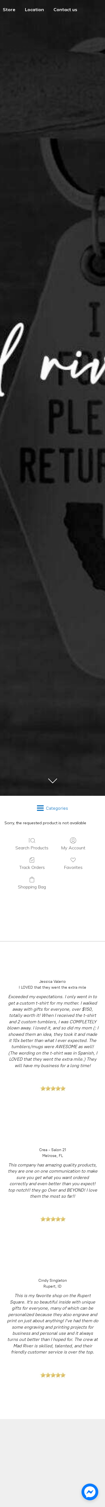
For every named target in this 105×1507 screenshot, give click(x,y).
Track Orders (32, 867)
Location (34, 9)
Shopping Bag (32, 887)
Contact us (65, 9)
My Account (73, 847)
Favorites (73, 867)
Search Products (31, 847)
